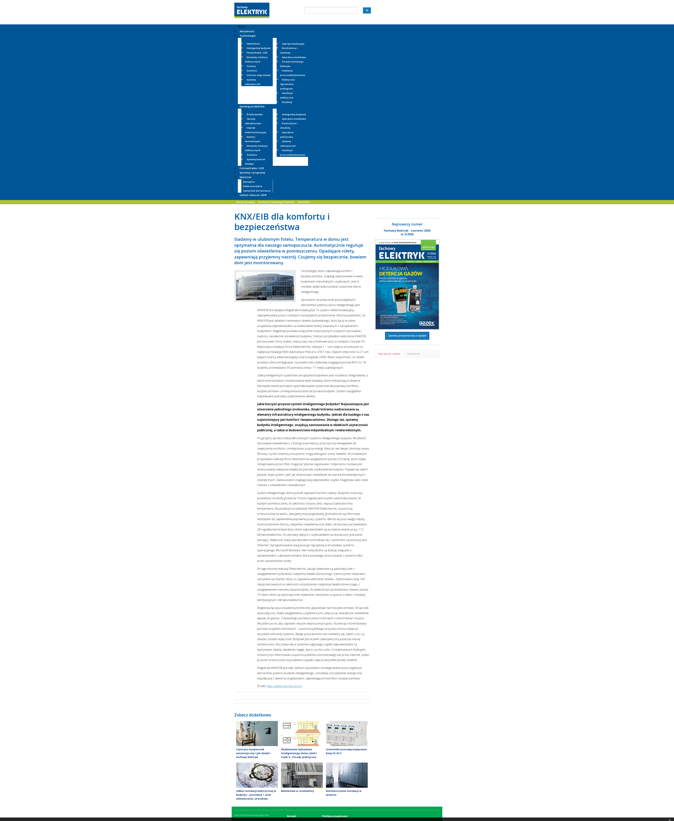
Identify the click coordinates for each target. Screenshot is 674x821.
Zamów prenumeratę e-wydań (407, 335)
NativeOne (302, 804)
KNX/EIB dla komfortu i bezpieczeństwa (282, 221)
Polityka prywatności (335, 816)
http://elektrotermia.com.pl (284, 686)
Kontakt (291, 816)
